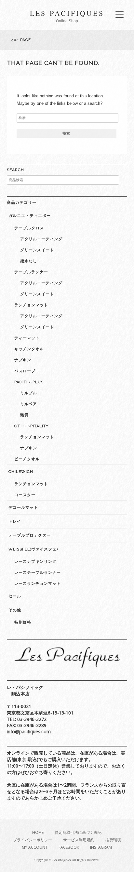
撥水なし (28, 261)
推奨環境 (113, 840)
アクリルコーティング (41, 239)
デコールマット (23, 507)
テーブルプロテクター (29, 535)
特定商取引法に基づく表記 (78, 832)
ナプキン (22, 360)
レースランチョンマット (37, 583)
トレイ (14, 521)
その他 (14, 610)
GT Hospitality (31, 426)
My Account (34, 847)
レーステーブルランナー (37, 572)
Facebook (69, 847)
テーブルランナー (31, 272)
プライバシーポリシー (32, 840)
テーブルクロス (29, 228)
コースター (24, 495)
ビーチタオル (27, 459)
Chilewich (20, 471)
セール (14, 596)
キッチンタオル (29, 349)
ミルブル (28, 393)
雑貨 (24, 415)
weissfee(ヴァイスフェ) (33, 549)
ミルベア (28, 404)
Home (38, 832)
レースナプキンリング (35, 561)
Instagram (101, 847)
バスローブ (24, 371)
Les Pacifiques (67, 13)
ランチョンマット (31, 305)
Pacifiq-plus (29, 382)
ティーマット (27, 338)
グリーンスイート (37, 250)
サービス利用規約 (78, 840)
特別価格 (22, 622)
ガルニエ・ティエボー (29, 215)
